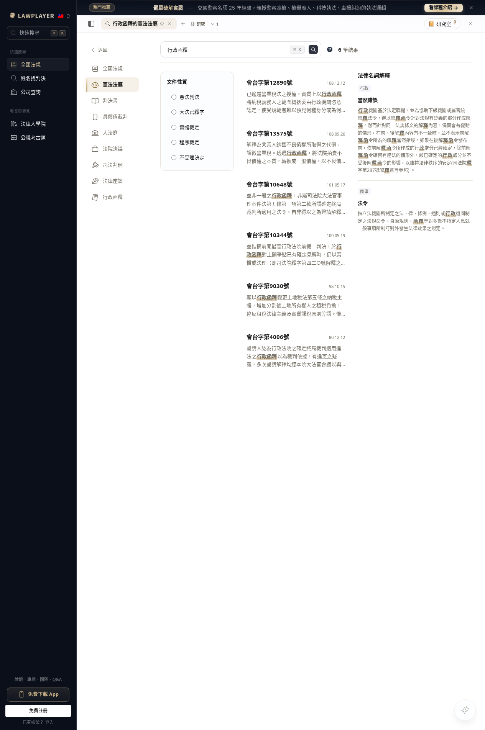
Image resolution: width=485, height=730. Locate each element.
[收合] (91, 23)
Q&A (57, 679)
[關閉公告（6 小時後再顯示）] (471, 7)
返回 (102, 50)
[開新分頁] (182, 23)
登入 (49, 722)
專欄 (31, 679)
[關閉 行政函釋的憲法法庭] (169, 23)
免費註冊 (38, 710)
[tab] (139, 23)
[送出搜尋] (313, 49)
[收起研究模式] (470, 23)
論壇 (19, 679)
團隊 (44, 679)
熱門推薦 (102, 7)
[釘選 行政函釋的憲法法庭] (161, 23)
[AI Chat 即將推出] (465, 710)
